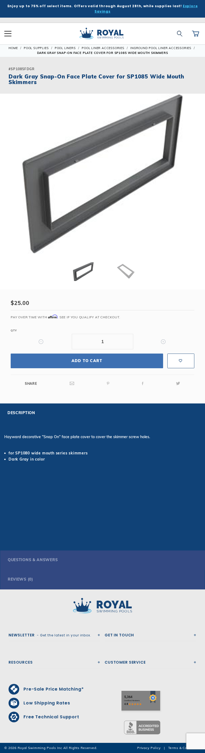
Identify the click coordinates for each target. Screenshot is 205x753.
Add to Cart (87, 360)
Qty (14, 330)
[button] (8, 182)
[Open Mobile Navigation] (8, 33)
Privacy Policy (149, 748)
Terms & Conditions (184, 748)
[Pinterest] (108, 384)
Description (21, 412)
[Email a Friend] (72, 384)
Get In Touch (119, 635)
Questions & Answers (33, 559)
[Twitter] (178, 384)
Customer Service (125, 662)
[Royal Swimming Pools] (100, 605)
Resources (21, 662)
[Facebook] (143, 384)
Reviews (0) (20, 579)
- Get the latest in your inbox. (50, 635)
